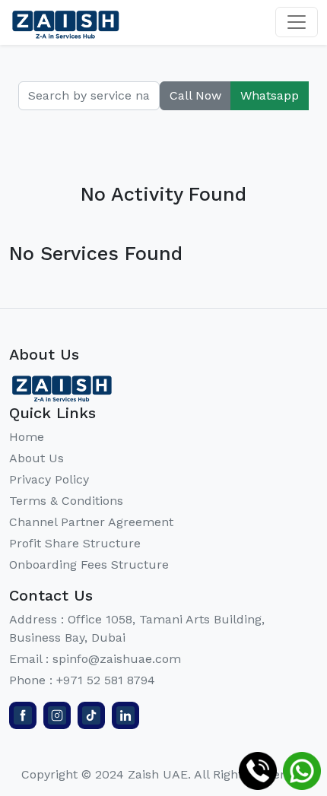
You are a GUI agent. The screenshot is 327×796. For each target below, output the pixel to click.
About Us (36, 458)
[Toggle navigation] (296, 22)
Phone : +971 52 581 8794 (82, 680)
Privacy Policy (49, 479)
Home (26, 437)
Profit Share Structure (75, 543)
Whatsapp (269, 95)
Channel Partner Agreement (91, 522)
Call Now (195, 95)
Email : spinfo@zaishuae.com (95, 659)
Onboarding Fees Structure (89, 564)
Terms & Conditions (66, 500)
